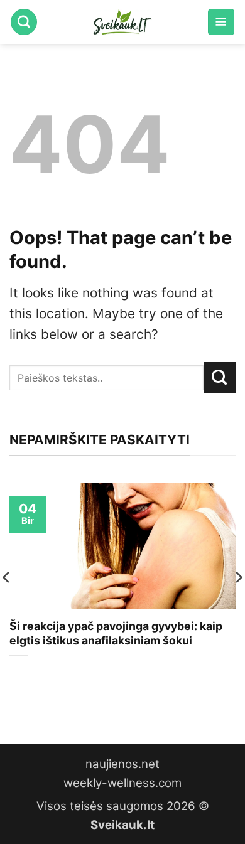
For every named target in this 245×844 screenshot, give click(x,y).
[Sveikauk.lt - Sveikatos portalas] (122, 22)
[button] (221, 22)
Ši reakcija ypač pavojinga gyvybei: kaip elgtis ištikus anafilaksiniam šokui (115, 633)
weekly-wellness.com (122, 783)
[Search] (24, 22)
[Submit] (220, 377)
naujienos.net (122, 764)
